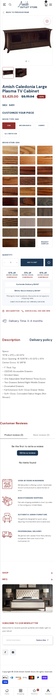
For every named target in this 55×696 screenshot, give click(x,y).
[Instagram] (13, 652)
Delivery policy (41, 340)
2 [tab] (28, 61)
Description (11, 340)
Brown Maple (25, 125)
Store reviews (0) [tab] (41, 435)
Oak (9, 125)
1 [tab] (26, 61)
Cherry (41, 125)
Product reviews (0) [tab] (13, 435)
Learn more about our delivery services (27, 301)
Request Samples (45, 243)
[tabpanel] (27, 40)
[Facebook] (5, 652)
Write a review (27, 452)
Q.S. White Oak (11, 134)
